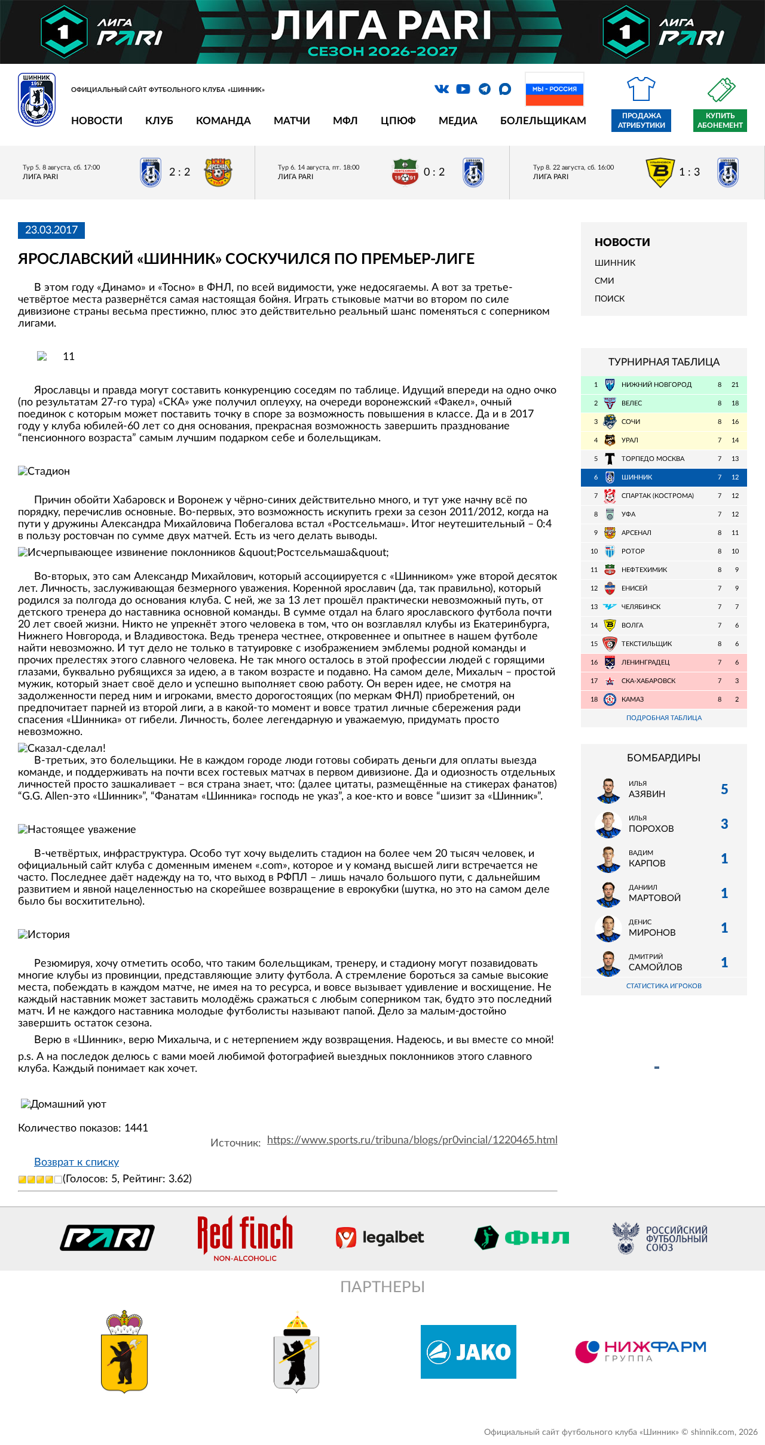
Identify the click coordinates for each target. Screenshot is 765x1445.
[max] (505, 89)
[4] (49, 1179)
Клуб (159, 121)
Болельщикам (543, 121)
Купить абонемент (720, 120)
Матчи (292, 121)
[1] (22, 1179)
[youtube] (463, 89)
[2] (31, 1179)
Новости (97, 121)
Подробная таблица (664, 718)
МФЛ (345, 121)
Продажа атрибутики (641, 120)
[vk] (441, 89)
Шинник (615, 263)
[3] (40, 1179)
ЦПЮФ (398, 121)
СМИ (604, 281)
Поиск (610, 299)
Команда (223, 121)
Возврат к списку (76, 1162)
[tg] (485, 89)
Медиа (458, 121)
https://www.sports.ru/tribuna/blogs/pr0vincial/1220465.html (412, 1140)
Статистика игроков (664, 986)
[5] (58, 1179)
